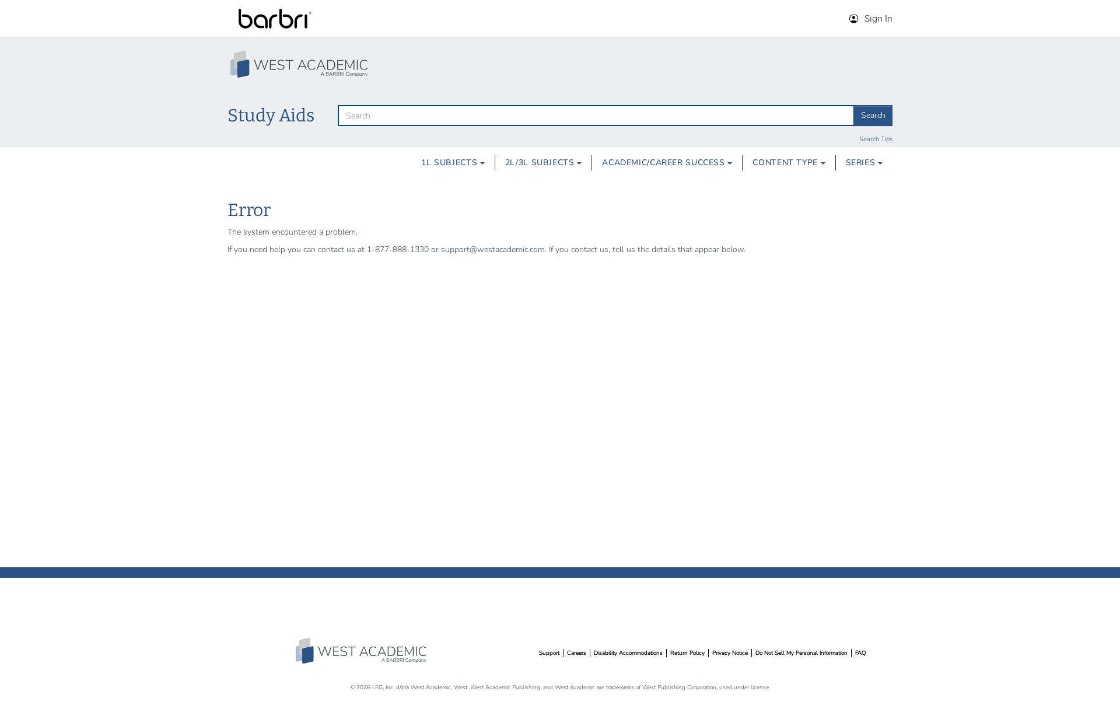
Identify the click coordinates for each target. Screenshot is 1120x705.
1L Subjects (450, 162)
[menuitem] (453, 162)
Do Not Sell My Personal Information (801, 653)
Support (549, 653)
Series (862, 162)
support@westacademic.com (493, 249)
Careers (576, 653)
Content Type (786, 162)
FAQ (860, 653)
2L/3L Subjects (541, 162)
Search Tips (875, 139)
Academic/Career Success (664, 162)
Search (873, 115)
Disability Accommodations (628, 653)
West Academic (362, 650)
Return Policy (687, 653)
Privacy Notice (730, 653)
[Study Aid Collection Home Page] (300, 64)
